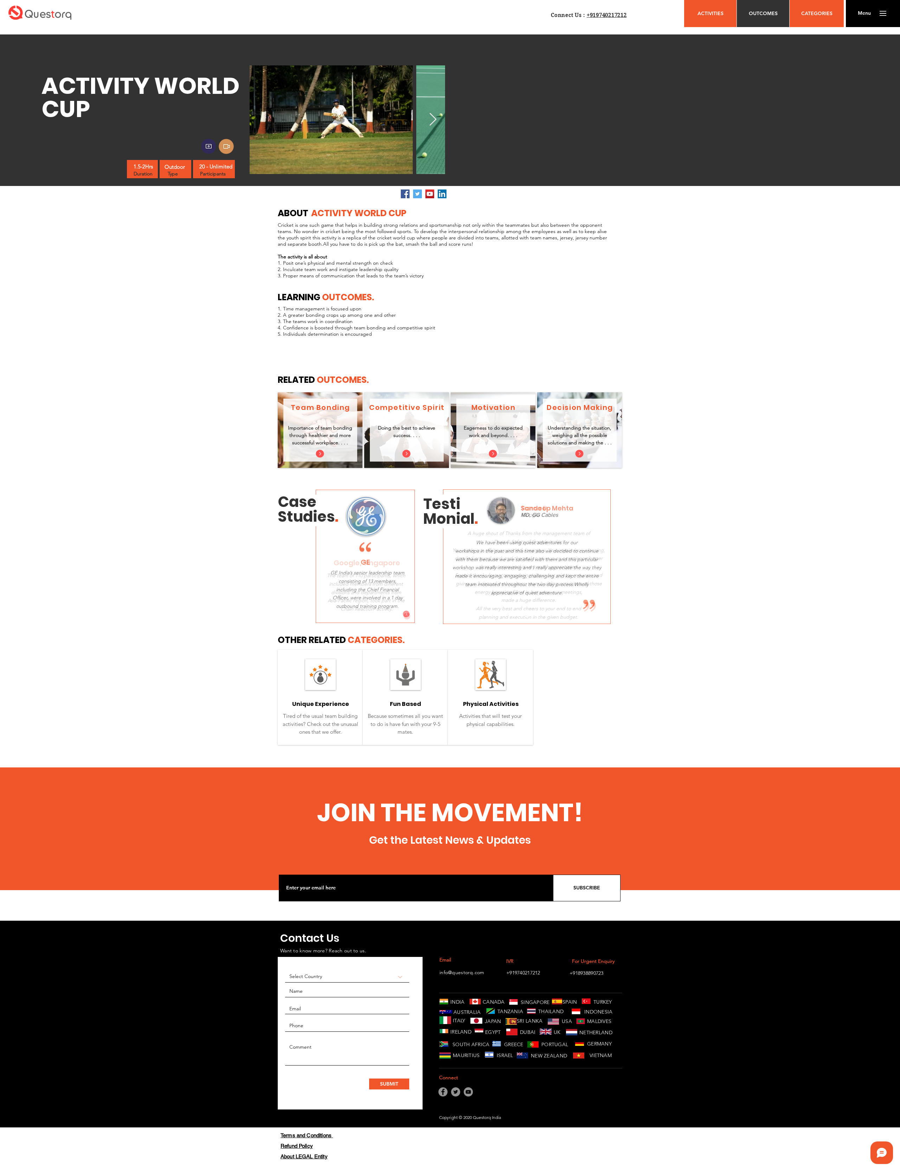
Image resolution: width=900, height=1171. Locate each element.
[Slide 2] (365, 614)
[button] (864, 13)
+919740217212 (607, 15)
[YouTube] (429, 193)
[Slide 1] (356, 614)
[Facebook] (405, 193)
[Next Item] (433, 120)
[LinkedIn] (442, 193)
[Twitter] (417, 193)
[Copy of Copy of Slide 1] (535, 615)
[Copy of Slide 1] (527, 615)
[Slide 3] (374, 614)
